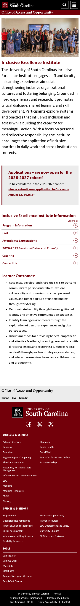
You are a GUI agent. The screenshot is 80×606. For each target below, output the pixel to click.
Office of (27, 12)
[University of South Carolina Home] (17, 4)
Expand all (73, 221)
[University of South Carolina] (40, 412)
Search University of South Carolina (64, 5)
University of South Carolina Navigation (74, 5)
